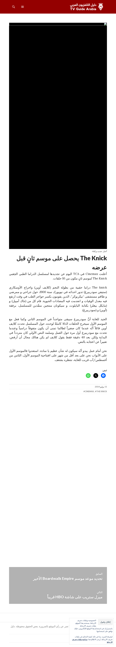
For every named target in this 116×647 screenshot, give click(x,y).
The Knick (101, 391)
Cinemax (89, 391)
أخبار (105, 251)
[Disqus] (58, 440)
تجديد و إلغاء (97, 251)
